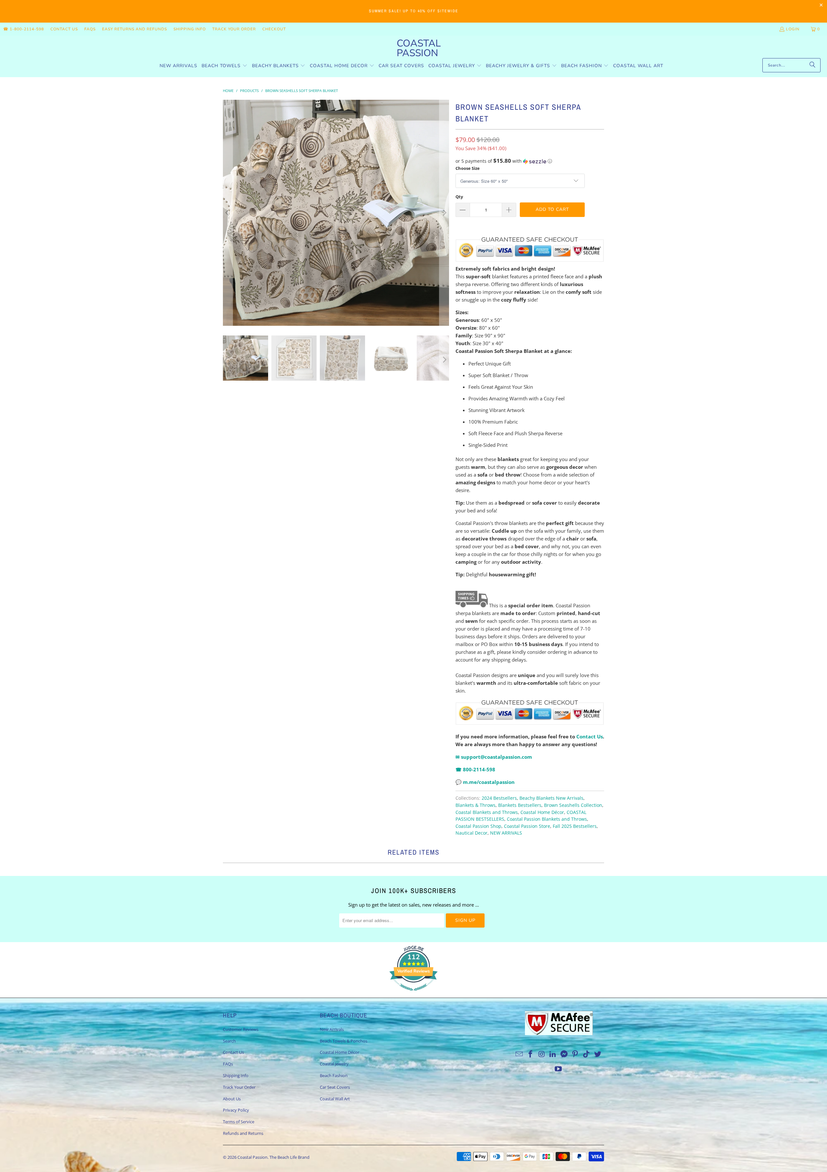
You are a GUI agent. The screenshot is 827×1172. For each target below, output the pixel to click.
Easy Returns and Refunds (134, 29)
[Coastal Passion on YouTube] (558, 1069)
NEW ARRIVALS (506, 833)
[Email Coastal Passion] (519, 1054)
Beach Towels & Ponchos (343, 1041)
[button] (224, 66)
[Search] (812, 65)
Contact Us (64, 29)
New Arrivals (332, 1029)
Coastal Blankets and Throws (486, 812)
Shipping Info (189, 29)
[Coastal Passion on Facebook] (530, 1054)
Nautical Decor (471, 833)
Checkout (274, 29)
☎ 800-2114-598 (475, 769)
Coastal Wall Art (335, 1099)
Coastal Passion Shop (478, 826)
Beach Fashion (334, 1075)
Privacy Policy (236, 1110)
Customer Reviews (240, 1029)
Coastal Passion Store (527, 826)
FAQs (90, 29)
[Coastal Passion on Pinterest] (575, 1054)
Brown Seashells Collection (573, 805)
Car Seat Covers (335, 1087)
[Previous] (228, 213)
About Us (232, 1099)
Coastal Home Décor (542, 812)
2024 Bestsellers (499, 798)
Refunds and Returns (243, 1133)
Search (229, 1041)
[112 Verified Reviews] (413, 994)
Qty (459, 197)
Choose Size (467, 168)
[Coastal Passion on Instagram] (542, 1054)
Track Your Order (234, 29)
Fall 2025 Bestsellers (575, 826)
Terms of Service (238, 1122)
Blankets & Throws (475, 805)
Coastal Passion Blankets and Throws (547, 819)
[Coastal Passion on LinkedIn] (553, 1054)
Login (793, 29)
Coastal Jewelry (334, 1064)
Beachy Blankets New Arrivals (551, 798)
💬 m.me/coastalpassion (485, 782)
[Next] (444, 213)
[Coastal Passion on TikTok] (586, 1054)
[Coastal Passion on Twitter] (598, 1054)
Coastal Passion (252, 1157)
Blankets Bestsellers (519, 805)
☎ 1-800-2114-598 (23, 29)
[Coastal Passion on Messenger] (564, 1054)
